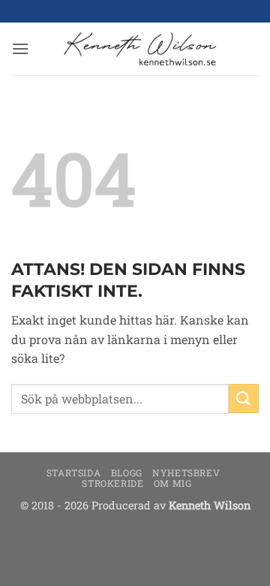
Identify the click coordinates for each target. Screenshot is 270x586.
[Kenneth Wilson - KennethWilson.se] (138, 49)
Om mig (173, 483)
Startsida (73, 473)
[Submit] (244, 398)
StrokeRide (112, 483)
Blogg (126, 473)
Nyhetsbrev (186, 473)
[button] (20, 48)
